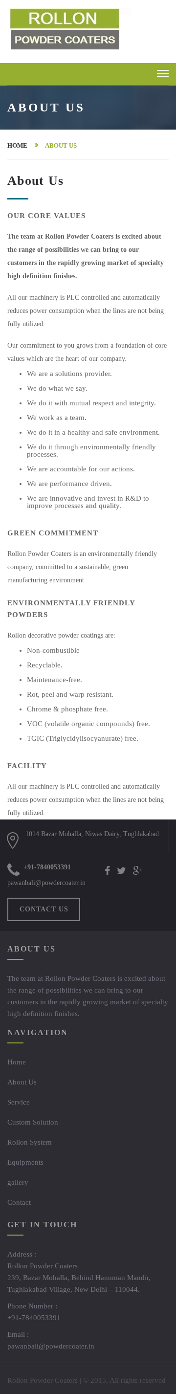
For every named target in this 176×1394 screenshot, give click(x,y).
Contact (19, 1202)
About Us (22, 1082)
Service (18, 1102)
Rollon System (29, 1142)
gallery (17, 1182)
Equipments (25, 1162)
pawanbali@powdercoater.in (46, 882)
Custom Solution (32, 1122)
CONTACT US (44, 909)
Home (17, 145)
